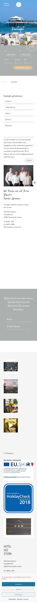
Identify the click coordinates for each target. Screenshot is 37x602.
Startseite (14, 82)
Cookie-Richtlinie (12, 599)
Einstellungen (18, 594)
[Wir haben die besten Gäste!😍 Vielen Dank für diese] (11, 406)
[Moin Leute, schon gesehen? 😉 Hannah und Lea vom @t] (11, 425)
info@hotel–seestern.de (14, 227)
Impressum (25, 599)
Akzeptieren (18, 584)
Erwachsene (18, 59)
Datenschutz (19, 599)
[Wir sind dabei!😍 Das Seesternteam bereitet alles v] (11, 386)
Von (6, 51)
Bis (20, 51)
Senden (29, 160)
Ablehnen (18, 589)
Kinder (25, 59)
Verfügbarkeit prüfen (23, 68)
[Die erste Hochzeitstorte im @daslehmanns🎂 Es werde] (11, 367)
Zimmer (7, 59)
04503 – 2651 (10, 222)
